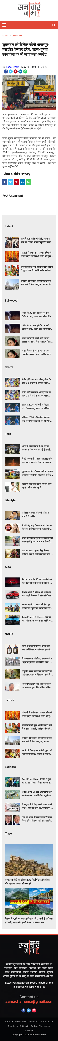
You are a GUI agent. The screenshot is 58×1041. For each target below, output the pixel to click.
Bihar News (17, 35)
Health (9, 633)
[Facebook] (23, 1010)
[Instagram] (34, 1010)
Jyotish (9, 700)
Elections (29, 1030)
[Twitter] (29, 1010)
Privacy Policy (21, 1021)
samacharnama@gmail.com (29, 999)
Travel (8, 833)
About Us (9, 1021)
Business (10, 766)
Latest (9, 226)
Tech (8, 433)
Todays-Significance (40, 1026)
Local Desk (12, 66)
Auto (8, 567)
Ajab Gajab (13, 1026)
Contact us (48, 1021)
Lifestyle (10, 500)
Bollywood (11, 300)
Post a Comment (12, 195)
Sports (9, 367)
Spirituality (24, 1026)
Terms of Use (35, 1021)
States (5, 35)
